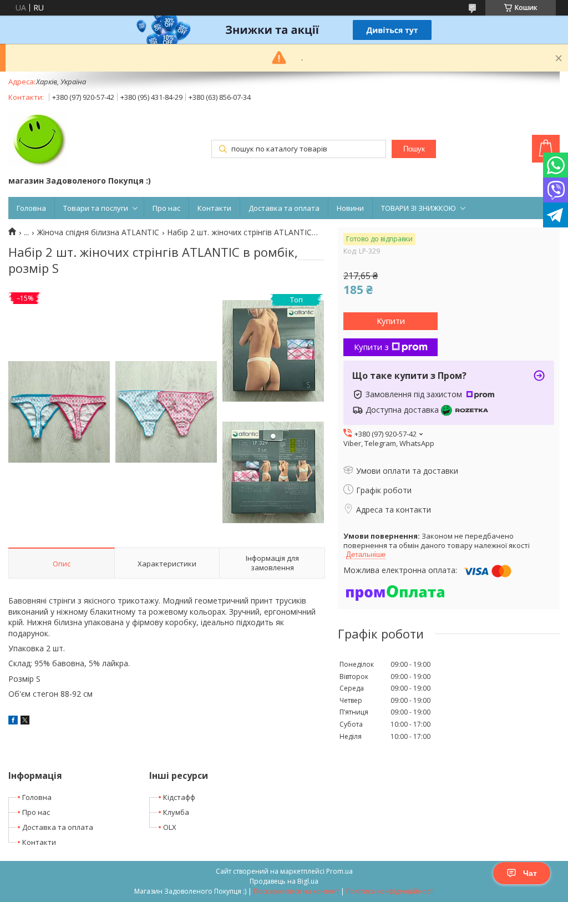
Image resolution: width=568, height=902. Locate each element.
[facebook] (13, 721)
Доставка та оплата (284, 208)
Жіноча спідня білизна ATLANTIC (98, 232)
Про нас (166, 208)
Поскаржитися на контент (296, 891)
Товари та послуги (95, 208)
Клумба (176, 812)
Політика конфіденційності (390, 891)
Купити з (371, 346)
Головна (31, 208)
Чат (530, 873)
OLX (169, 827)
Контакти (214, 208)
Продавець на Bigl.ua (284, 881)
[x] (25, 721)
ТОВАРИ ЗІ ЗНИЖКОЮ (418, 208)
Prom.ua (339, 871)
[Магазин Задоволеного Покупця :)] (38, 140)
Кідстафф (179, 797)
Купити (391, 320)
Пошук (414, 149)
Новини (350, 208)
